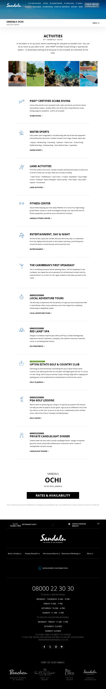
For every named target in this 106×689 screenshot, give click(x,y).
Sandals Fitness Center (40, 218)
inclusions (37, 7)
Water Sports (36, 150)
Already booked (57, 3)
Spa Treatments (36, 346)
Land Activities (36, 187)
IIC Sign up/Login (35, 3)
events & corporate (62, 7)
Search (80, 3)
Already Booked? (31, 554)
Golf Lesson (35, 418)
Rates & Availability (53, 495)
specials (74, 7)
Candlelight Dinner (38, 451)
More (89, 554)
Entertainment (36, 249)
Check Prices (92, 5)
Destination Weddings (70, 554)
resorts (28, 7)
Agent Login (70, 3)
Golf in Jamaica (36, 382)
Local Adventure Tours (40, 313)
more (81, 7)
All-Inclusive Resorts (51, 554)
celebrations (48, 7)
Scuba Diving (35, 116)
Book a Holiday (14, 554)
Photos (45, 3)
